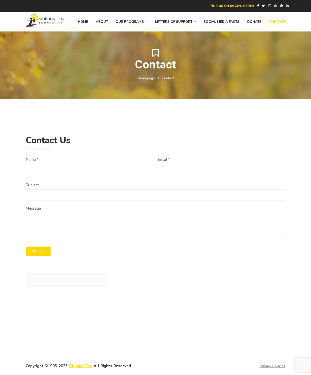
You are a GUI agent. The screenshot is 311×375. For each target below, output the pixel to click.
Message (33, 208)
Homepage (146, 78)
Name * (32, 159)
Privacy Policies (272, 366)
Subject (32, 185)
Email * (164, 159)
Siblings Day (80, 366)
